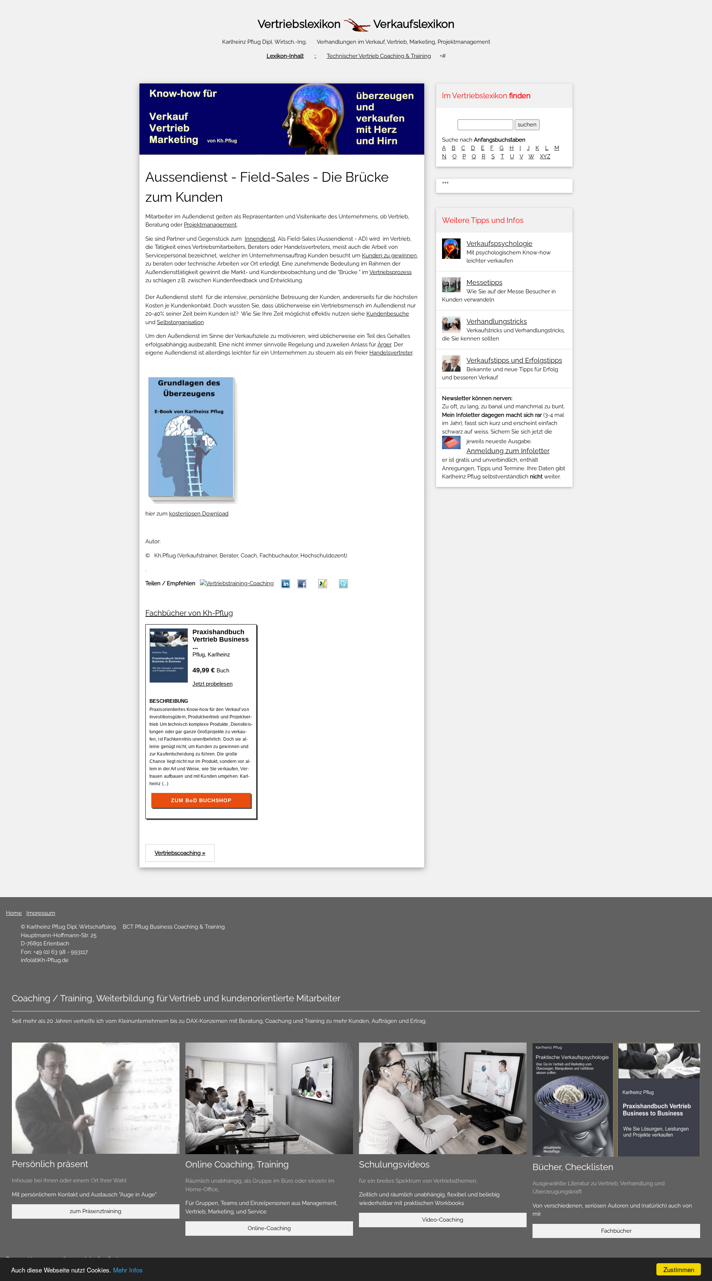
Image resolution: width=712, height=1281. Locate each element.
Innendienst (260, 239)
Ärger (384, 344)
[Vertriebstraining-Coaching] (322, 583)
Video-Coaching (442, 1219)
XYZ (545, 156)
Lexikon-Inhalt (285, 56)
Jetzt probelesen (212, 684)
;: (315, 56)
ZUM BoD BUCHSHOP (201, 800)
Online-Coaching (269, 1228)
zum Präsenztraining (95, 1211)
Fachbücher (616, 1231)
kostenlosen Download (198, 513)
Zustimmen (678, 1269)
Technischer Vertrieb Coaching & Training (379, 56)
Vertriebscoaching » (180, 853)
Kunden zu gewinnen (389, 255)
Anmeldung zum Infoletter (508, 451)
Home (14, 913)
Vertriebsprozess (390, 272)
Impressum (40, 913)
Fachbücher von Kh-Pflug (189, 613)
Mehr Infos (128, 1269)
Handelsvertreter (390, 352)
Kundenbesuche (387, 313)
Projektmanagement (210, 224)
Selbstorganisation (180, 322)
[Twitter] (343, 583)
